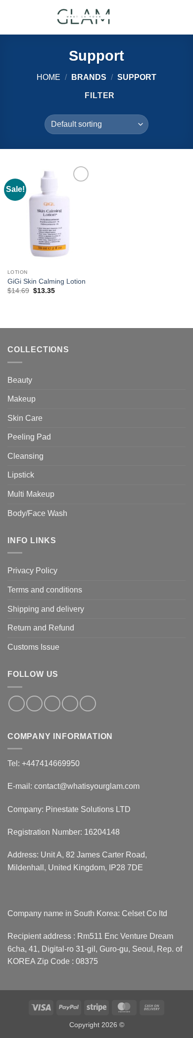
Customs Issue (33, 647)
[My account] (164, 17)
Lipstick (20, 475)
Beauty (19, 380)
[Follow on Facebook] (16, 704)
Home (48, 77)
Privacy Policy (32, 570)
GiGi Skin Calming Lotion (46, 281)
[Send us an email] (70, 704)
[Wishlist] (147, 17)
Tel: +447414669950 (43, 763)
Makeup (21, 399)
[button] (13, 17)
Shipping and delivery (45, 609)
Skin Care (25, 418)
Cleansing (25, 456)
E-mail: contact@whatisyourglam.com (73, 786)
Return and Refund (40, 628)
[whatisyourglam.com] (85, 17)
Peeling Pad (29, 437)
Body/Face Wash (37, 513)
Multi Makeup (30, 494)
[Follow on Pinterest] (88, 704)
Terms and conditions (44, 590)
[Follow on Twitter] (52, 704)
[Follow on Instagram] (34, 704)
